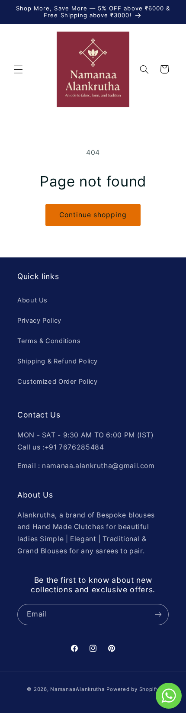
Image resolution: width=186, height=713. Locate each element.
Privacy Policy (39, 320)
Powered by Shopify (132, 689)
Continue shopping (93, 215)
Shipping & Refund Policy (57, 361)
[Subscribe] (158, 614)
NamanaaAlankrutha (77, 689)
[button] (18, 69)
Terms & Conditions (48, 341)
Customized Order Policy (57, 381)
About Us (32, 300)
